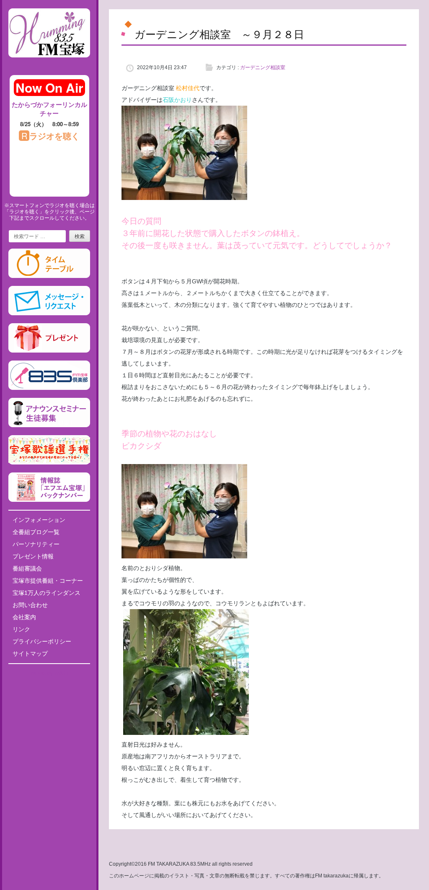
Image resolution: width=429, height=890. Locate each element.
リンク (21, 629)
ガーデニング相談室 (262, 67)
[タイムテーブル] (49, 276)
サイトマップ (30, 653)
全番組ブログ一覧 (36, 532)
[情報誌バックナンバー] (49, 500)
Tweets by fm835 (49, 673)
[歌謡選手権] (49, 463)
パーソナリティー (36, 544)
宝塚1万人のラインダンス (46, 592)
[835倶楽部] (49, 388)
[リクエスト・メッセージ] (49, 314)
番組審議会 (27, 568)
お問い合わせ (30, 605)
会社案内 (24, 617)
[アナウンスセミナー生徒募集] (49, 425)
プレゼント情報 (33, 556)
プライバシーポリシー (42, 641)
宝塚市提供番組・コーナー (48, 580)
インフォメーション (39, 519)
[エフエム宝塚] (49, 64)
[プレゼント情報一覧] (49, 351)
